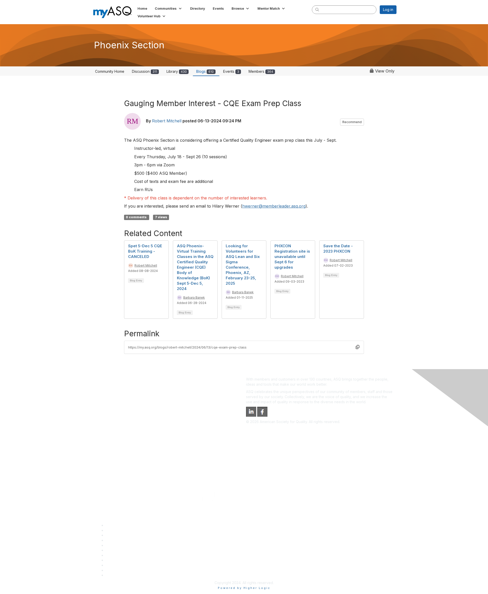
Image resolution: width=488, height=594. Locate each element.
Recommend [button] (352, 122)
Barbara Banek (194, 297)
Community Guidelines (124, 545)
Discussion (144, 71)
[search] (317, 9)
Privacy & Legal (119, 530)
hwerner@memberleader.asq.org (274, 206)
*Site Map (114, 570)
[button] (168, 8)
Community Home (109, 71)
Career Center (118, 535)
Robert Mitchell (166, 120)
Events (231, 71)
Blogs (205, 71)
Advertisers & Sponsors (125, 565)
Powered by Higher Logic (244, 588)
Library (176, 71)
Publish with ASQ (120, 540)
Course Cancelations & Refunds (132, 560)
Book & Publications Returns (129, 550)
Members (261, 71)
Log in (388, 9)
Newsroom (115, 575)
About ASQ (115, 525)
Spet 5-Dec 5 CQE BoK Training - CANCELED (145, 251)
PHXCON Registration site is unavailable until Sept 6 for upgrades (292, 256)
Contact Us (115, 555)
